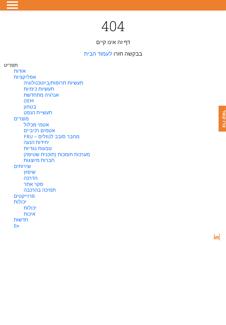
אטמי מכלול (36, 124)
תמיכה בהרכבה (40, 190)
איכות (29, 214)
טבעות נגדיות (38, 148)
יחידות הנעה (36, 142)
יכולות (20, 202)
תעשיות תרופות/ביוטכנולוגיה (53, 83)
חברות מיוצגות (39, 160)
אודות (20, 71)
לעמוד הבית (98, 53)
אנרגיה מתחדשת (41, 95)
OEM (29, 101)
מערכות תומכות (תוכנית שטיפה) (57, 154)
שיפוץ (30, 172)
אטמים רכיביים (39, 130)
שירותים (22, 166)
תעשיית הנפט (38, 112)
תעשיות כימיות (39, 89)
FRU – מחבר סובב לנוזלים (51, 136)
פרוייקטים (24, 196)
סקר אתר (33, 184)
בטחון (30, 107)
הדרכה (30, 178)
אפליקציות (25, 77)
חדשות (21, 219)
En (16, 226)
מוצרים (21, 118)
